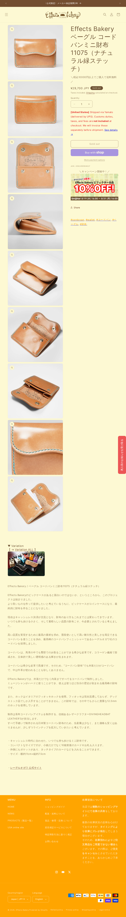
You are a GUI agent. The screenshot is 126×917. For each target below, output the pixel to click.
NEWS (11, 813)
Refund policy (57, 910)
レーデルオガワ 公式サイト (26, 767)
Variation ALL (24, 549)
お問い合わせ (52, 841)
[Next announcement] (120, 3)
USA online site (16, 827)
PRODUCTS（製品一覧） (21, 820)
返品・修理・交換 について (59, 820)
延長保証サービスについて (58, 827)
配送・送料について (55, 813)
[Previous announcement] (6, 3)
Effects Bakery (22, 910)
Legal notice (104, 910)
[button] (6, 14)
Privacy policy (72, 910)
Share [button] (77, 207)
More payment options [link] (94, 160)
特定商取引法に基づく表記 (58, 834)
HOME (11, 806)
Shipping (90, 93)
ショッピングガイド (55, 806)
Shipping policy (89, 910)
